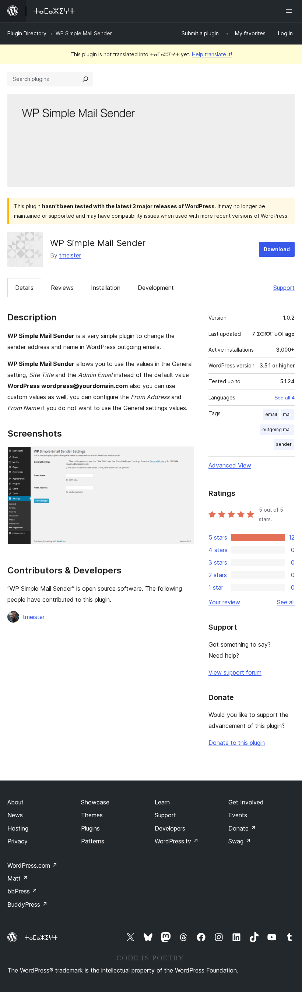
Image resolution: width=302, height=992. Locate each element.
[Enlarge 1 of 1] (184, 456)
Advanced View (229, 465)
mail (287, 414)
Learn (162, 802)
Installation (105, 287)
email (271, 414)
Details (24, 287)
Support (284, 287)
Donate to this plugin (236, 742)
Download (277, 249)
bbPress (22, 891)
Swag (239, 841)
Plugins (90, 828)
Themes (92, 815)
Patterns (92, 841)
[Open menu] (290, 11)
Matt (17, 878)
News (15, 815)
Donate (242, 828)
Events (237, 815)
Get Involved (246, 802)
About (15, 802)
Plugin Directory (26, 33)
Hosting (17, 828)
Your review (224, 602)
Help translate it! (212, 54)
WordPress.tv (177, 841)
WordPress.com (32, 865)
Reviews (62, 287)
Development (156, 287)
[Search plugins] (85, 79)
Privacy (17, 841)
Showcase (95, 802)
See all (286, 602)
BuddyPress (27, 904)
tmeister (70, 255)
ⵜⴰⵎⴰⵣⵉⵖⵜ (41, 937)
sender (284, 444)
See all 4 (284, 398)
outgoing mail (277, 429)
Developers (170, 828)
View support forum (234, 672)
